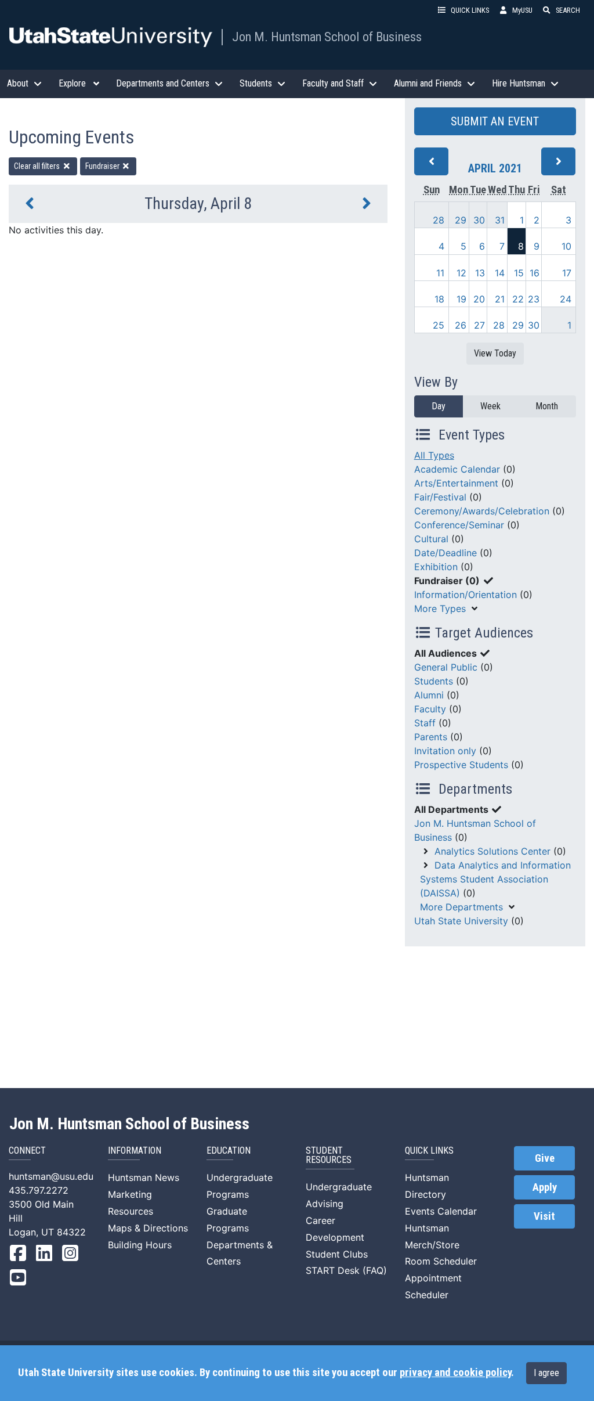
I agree (546, 1372)
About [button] (17, 83)
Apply (545, 1187)
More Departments (461, 907)
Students (433, 681)
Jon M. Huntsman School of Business (327, 36)
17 (566, 273)
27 (479, 325)
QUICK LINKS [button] (470, 10)
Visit (544, 1216)
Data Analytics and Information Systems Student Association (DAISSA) (495, 879)
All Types (434, 455)
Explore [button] (72, 83)
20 (479, 299)
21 (500, 299)
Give (545, 1158)
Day (439, 406)
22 (518, 299)
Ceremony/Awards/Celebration (481, 511)
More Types (440, 608)
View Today (495, 353)
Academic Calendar (457, 469)
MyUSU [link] (522, 10)
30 (479, 220)
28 (438, 220)
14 (500, 273)
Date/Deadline (445, 553)
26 (460, 325)
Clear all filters (37, 166)
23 (533, 299)
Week (490, 406)
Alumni (429, 695)
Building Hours (140, 1245)
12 (461, 273)
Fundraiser (103, 166)
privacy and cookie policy (455, 1372)
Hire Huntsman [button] (518, 83)
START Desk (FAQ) (346, 1270)
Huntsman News (143, 1177)
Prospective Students (461, 764)
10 (566, 246)
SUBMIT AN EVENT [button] (495, 121)
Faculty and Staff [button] (333, 83)
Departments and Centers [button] (162, 83)
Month (546, 406)
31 (500, 220)
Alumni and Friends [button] (428, 83)
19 (461, 299)
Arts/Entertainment (456, 483)
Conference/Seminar (459, 525)
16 (534, 273)
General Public (445, 667)
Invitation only (445, 751)
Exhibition (436, 566)
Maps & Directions (148, 1228)
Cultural (431, 539)
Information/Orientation (465, 594)
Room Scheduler (441, 1261)
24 (565, 299)
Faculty (430, 709)
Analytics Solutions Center (492, 851)
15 (519, 273)
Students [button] (256, 83)
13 (480, 273)
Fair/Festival (440, 497)
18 (439, 299)
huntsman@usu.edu (51, 1176)
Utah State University (461, 921)
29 (460, 220)
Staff (425, 723)
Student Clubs (337, 1254)
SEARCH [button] (568, 10)
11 (440, 273)
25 (438, 325)
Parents (430, 737)
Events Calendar (441, 1211)
